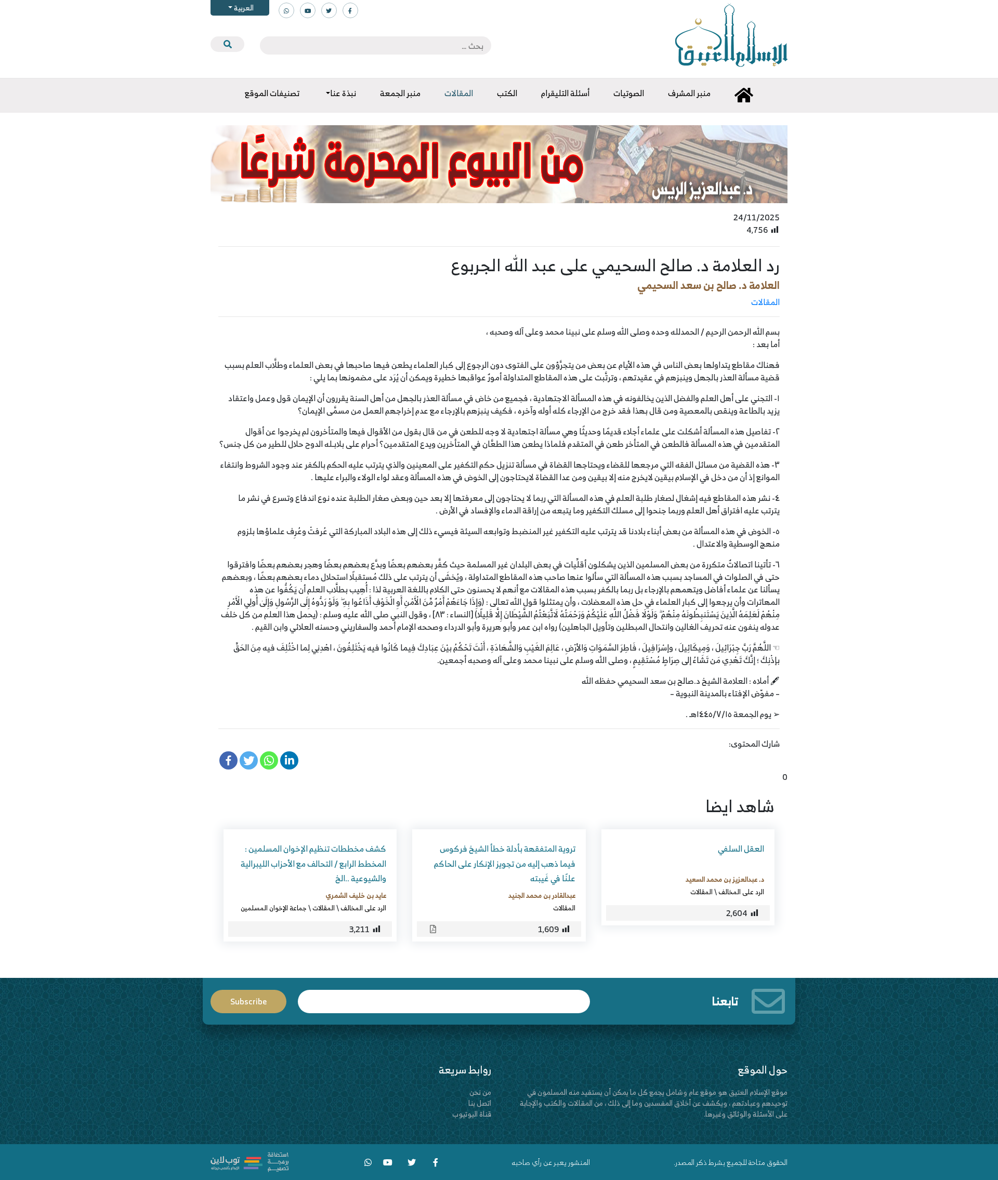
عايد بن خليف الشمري (355, 895)
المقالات (765, 302)
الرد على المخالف (741, 891)
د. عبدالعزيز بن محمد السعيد (725, 879)
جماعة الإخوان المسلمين (274, 907)
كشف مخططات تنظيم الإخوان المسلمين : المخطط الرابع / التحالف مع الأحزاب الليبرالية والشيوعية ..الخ (313, 863)
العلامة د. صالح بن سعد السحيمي (708, 285)
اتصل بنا (479, 1102)
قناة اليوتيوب (471, 1113)
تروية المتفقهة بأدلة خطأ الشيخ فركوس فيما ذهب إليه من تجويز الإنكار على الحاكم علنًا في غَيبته (504, 863)
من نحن (480, 1091)
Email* (444, 996)
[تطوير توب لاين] (249, 1161)
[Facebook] (228, 760)
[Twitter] (249, 760)
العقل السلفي (741, 848)
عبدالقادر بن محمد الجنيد (541, 895)
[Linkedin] (289, 760)
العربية (243, 7)
